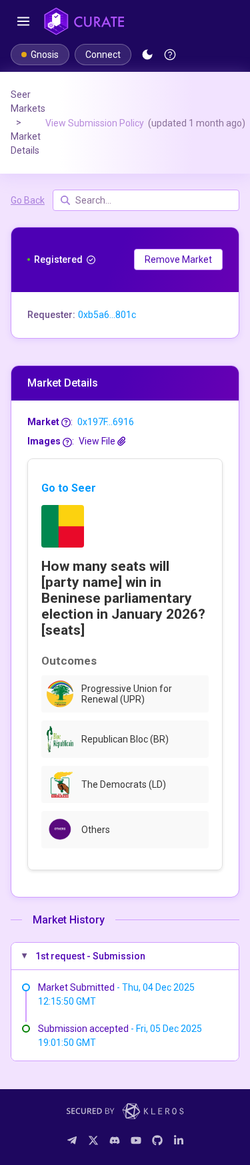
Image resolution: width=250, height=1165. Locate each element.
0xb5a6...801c (107, 314)
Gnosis (45, 54)
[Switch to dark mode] (147, 55)
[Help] (170, 55)
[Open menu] (23, 21)
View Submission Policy (145, 123)
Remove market (178, 259)
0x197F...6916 (105, 421)
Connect (103, 54)
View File (98, 441)
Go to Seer (68, 488)
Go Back (28, 200)
